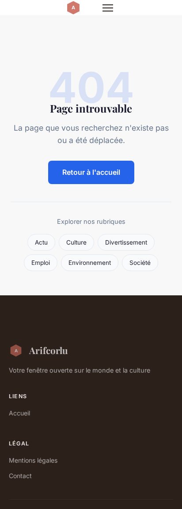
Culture (76, 242)
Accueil (19, 413)
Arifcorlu (48, 350)
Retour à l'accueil (91, 172)
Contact (20, 475)
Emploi (40, 262)
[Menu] (108, 8)
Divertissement (126, 242)
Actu (41, 242)
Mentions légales (33, 460)
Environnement (89, 262)
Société (140, 262)
